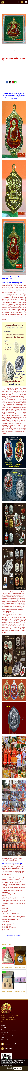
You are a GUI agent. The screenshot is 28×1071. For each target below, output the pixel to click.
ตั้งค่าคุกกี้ (9, 1068)
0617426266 (8, 1049)
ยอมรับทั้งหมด (17, 1068)
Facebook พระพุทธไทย (11, 1044)
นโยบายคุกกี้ (12, 1065)
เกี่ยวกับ (3, 1037)
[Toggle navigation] (26, 2)
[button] (18, 2)
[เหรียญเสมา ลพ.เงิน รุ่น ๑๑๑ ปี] (14, 29)
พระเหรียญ (10, 76)
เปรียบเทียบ (18, 73)
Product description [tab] (9, 91)
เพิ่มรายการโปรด (7, 73)
